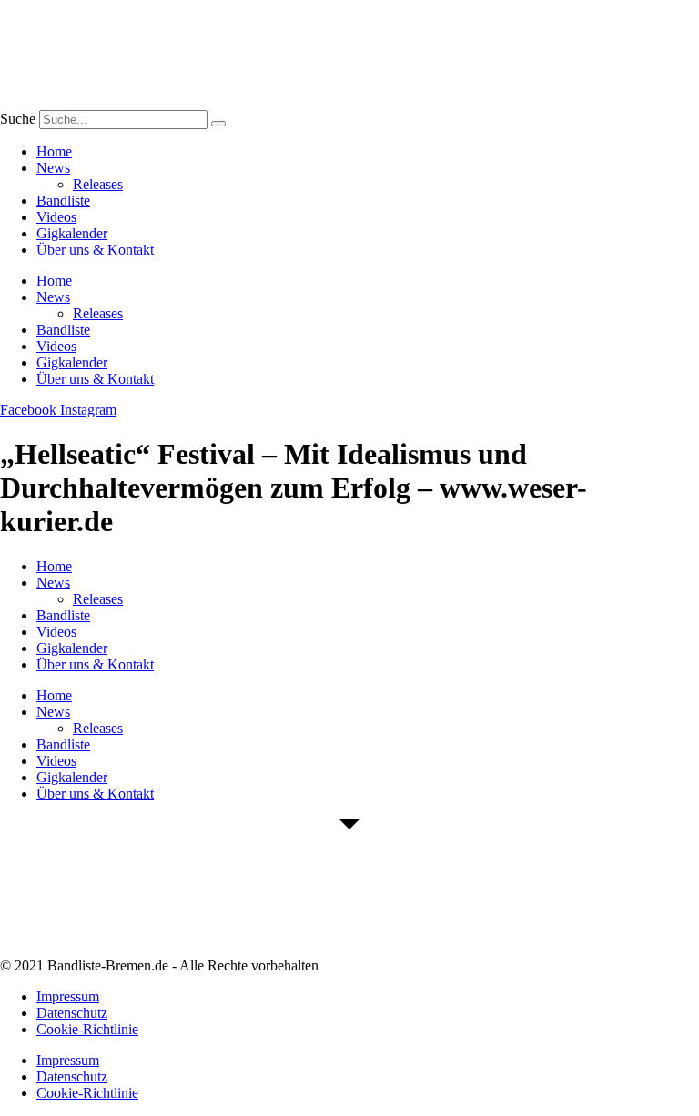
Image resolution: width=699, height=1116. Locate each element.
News (53, 168)
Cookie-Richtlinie (87, 1029)
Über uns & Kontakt (95, 249)
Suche (17, 118)
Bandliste (63, 200)
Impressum (67, 996)
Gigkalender (71, 233)
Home (54, 151)
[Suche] (218, 123)
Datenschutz (71, 1012)
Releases (98, 184)
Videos (56, 217)
